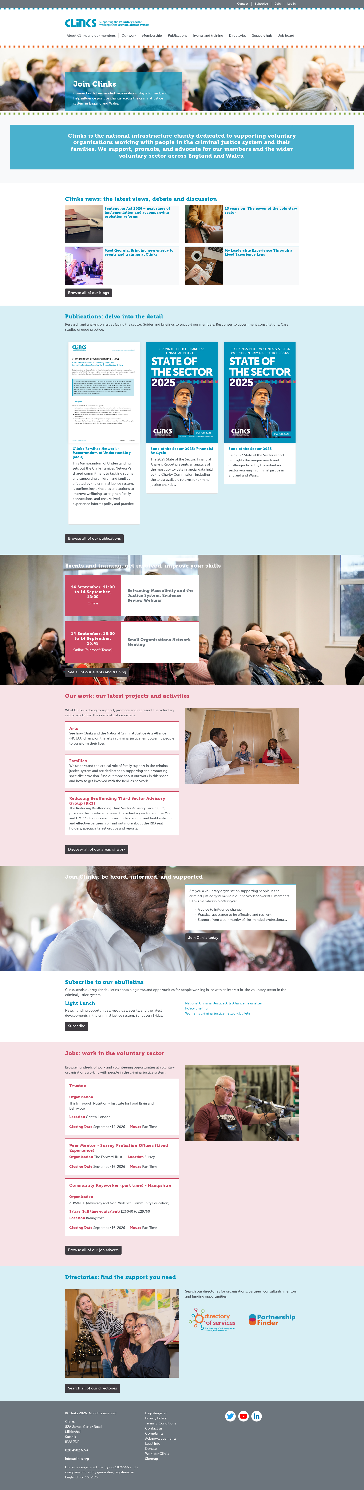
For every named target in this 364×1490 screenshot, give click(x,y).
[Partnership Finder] (272, 1319)
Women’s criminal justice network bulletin (218, 1013)
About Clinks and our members (91, 36)
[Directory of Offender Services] (212, 1319)
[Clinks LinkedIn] (256, 1416)
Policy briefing (196, 1008)
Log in (291, 3)
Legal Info (152, 1444)
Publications (177, 36)
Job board (286, 36)
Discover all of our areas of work (96, 849)
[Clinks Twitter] (231, 1416)
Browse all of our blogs (88, 293)
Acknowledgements (160, 1438)
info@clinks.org (77, 1459)
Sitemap (151, 1459)
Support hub (262, 36)
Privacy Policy (156, 1418)
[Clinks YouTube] (244, 1416)
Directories (237, 36)
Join (278, 3)
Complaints (154, 1433)
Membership (152, 36)
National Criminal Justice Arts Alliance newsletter (223, 1003)
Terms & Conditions (160, 1423)
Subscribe (261, 3)
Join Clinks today (203, 938)
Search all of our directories (92, 1388)
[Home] (107, 23)
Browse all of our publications (94, 539)
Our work (129, 36)
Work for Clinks (157, 1454)
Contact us (153, 1428)
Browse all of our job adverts (93, 1250)
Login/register (156, 1413)
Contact (242, 3)
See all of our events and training (97, 672)
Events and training (208, 36)
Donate (151, 1449)
